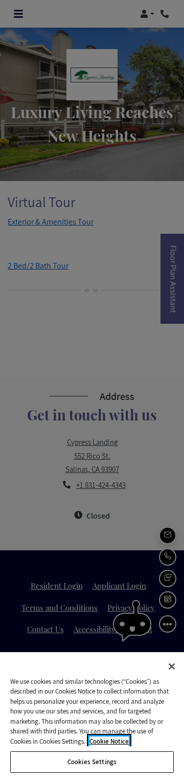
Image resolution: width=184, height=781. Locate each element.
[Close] (171, 666)
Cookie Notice (109, 741)
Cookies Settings (92, 761)
